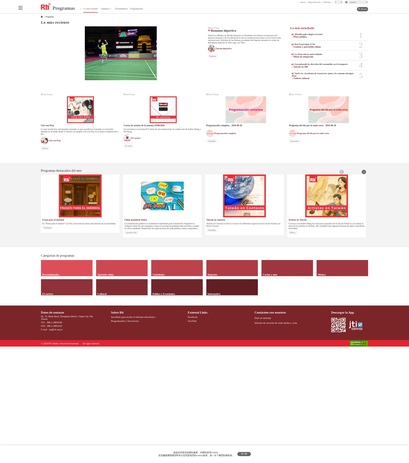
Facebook (192, 317)
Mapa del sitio (315, 2)
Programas (49, 17)
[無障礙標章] (359, 343)
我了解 (244, 454)
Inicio (303, 2)
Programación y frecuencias (125, 321)
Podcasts (328, 2)
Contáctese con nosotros (270, 312)
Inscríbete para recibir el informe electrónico (133, 317)
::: (298, 2)
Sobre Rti (117, 312)
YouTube (192, 321)
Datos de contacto (52, 312)
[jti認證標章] (357, 325)
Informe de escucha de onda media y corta (276, 322)
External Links (197, 312)
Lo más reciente (90, 9)
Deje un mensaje (263, 318)
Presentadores (121, 9)
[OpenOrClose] (20, 8)
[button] (364, 172)
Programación (136, 9)
